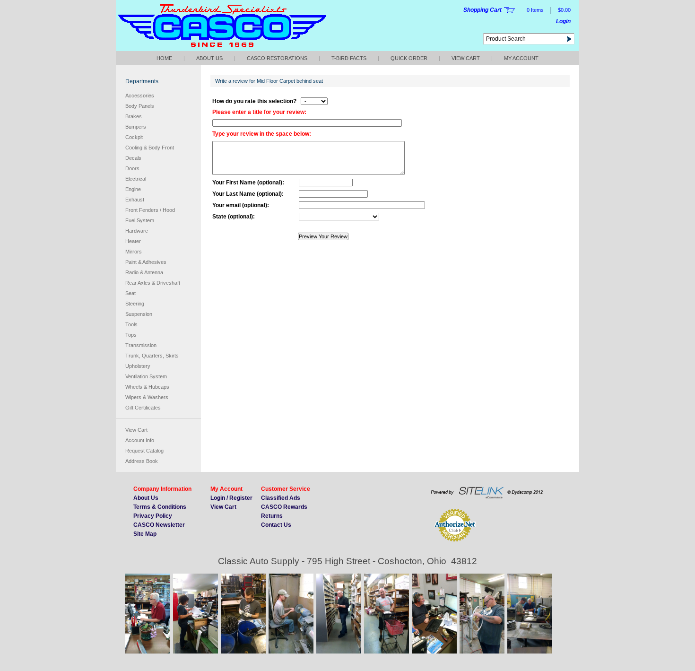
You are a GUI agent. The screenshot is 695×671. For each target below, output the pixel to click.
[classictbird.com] (222, 48)
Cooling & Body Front (149, 147)
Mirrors (133, 251)
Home (164, 58)
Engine (133, 189)
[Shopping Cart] (509, 10)
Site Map (144, 534)
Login (563, 21)
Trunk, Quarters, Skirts (152, 355)
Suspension (138, 314)
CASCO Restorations (277, 58)
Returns (272, 516)
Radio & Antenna (144, 272)
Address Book (141, 461)
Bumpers (135, 127)
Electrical (135, 179)
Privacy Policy (152, 516)
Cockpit (134, 137)
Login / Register (231, 498)
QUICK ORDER (409, 58)
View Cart (466, 58)
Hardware (136, 231)
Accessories (139, 95)
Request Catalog (144, 450)
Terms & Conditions (159, 507)
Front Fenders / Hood (150, 210)
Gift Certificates (143, 407)
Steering (134, 303)
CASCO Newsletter (159, 525)
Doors (132, 168)
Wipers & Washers (146, 397)
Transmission (140, 345)
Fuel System (139, 220)
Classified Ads (280, 498)
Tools (131, 324)
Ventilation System (146, 376)
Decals (133, 158)
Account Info (139, 440)
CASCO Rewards (284, 507)
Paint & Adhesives (145, 262)
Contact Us (276, 525)
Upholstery (137, 366)
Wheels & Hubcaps (147, 387)
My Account (521, 58)
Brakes (133, 116)
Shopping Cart (482, 10)
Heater (133, 241)
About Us (209, 58)
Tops (131, 335)
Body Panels (139, 106)
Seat (130, 293)
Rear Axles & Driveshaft (152, 283)
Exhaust (134, 199)
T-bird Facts (348, 58)
